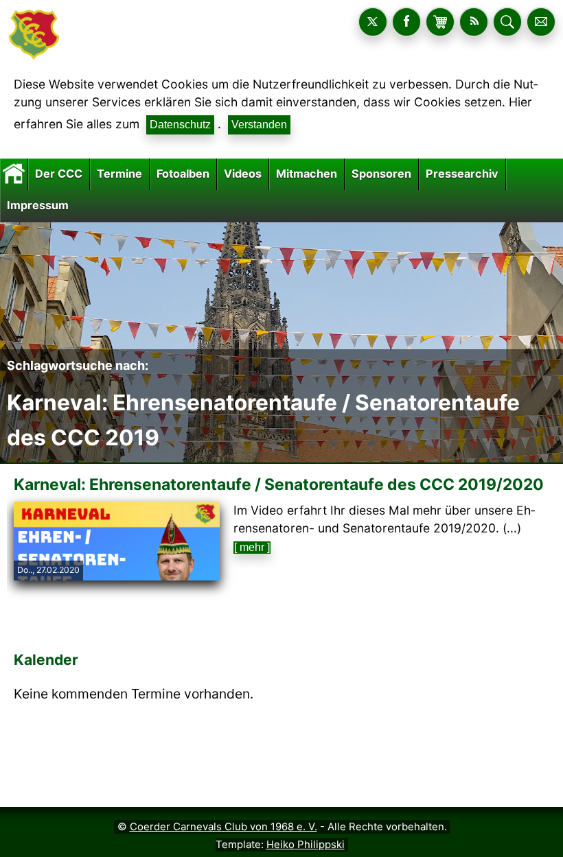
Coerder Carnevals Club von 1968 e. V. (223, 827)
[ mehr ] (252, 547)
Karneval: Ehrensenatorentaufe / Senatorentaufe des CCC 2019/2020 (279, 484)
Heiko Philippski (305, 844)
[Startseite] (13, 174)
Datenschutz (180, 124)
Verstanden (259, 124)
